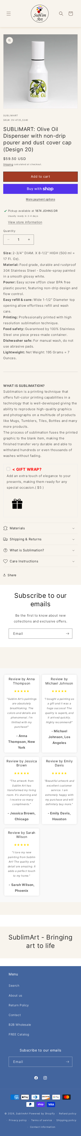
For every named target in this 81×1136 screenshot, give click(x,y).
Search (14, 985)
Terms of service (41, 1120)
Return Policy (19, 1005)
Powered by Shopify (42, 1113)
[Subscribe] (67, 634)
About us (15, 995)
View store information (25, 222)
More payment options (40, 199)
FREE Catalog (19, 1034)
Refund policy (67, 1113)
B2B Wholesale (20, 1024)
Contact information (42, 1126)
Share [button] (12, 575)
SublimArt (22, 1113)
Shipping (8, 164)
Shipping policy (66, 1120)
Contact (15, 1015)
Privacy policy (18, 1120)
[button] (8, 13)
